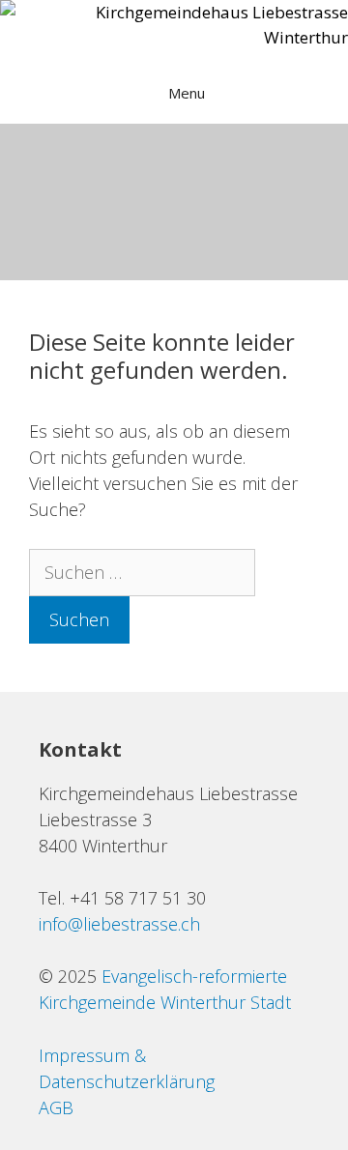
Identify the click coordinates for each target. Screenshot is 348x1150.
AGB (56, 1107)
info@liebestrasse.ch (119, 923)
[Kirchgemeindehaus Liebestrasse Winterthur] (174, 24)
